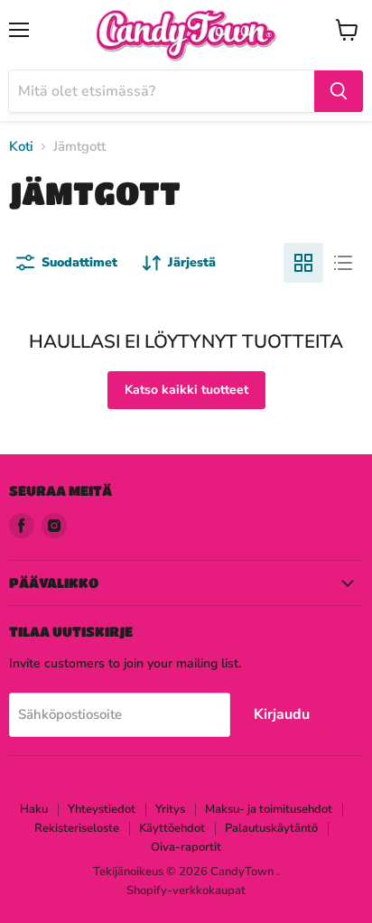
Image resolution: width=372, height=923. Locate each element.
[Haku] (338, 91)
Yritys (170, 809)
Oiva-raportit (186, 847)
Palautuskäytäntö (271, 828)
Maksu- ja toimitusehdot (268, 809)
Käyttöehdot (172, 828)
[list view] (343, 263)
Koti (21, 146)
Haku (34, 809)
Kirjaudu (282, 714)
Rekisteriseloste (76, 828)
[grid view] (303, 263)
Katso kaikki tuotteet (186, 389)
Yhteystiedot (101, 809)
